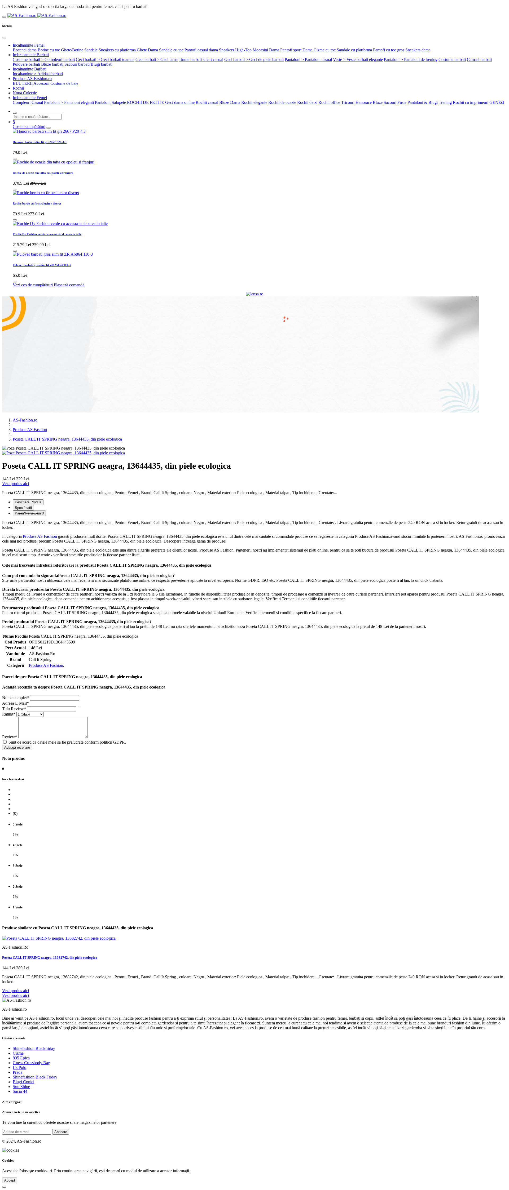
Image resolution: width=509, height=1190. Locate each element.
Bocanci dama (25, 50)
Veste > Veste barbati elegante (358, 59)
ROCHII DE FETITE (145, 102)
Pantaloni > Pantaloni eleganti (69, 102)
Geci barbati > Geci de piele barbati (254, 59)
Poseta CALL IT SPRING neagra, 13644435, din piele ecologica (67, 439)
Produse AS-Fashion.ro (32, 78)
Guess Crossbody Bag (31, 1062)
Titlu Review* (14, 709)
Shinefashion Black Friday (35, 1077)
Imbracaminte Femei (30, 97)
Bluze (378, 102)
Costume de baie (64, 83)
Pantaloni (103, 102)
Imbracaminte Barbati (31, 54)
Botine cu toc (49, 50)
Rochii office (329, 102)
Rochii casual (207, 102)
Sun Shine (21, 1086)
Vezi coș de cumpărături (33, 285)
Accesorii (41, 83)
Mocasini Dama (266, 50)
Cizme (18, 1053)
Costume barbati (452, 59)
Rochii (18, 88)
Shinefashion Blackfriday (34, 1048)
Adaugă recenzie (17, 747)
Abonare (60, 1132)
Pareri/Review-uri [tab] (29, 513)
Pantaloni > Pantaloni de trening (410, 59)
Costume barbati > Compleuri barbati (44, 59)
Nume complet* (15, 697)
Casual (37, 102)
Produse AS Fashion (30, 429)
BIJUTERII (23, 83)
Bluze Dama (229, 102)
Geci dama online (180, 102)
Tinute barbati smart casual (201, 59)
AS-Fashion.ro (25, 420)
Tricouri (347, 102)
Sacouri (390, 102)
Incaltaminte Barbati (29, 69)
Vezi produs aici (15, 483)
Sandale (91, 50)
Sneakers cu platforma (117, 50)
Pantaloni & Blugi (422, 102)
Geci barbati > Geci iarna (156, 59)
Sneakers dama (418, 50)
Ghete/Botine (72, 50)
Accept (9, 1180)
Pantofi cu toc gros (388, 50)
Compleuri (21, 102)
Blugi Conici (23, 1082)
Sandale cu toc (171, 50)
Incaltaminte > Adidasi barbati (38, 74)
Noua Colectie (25, 93)
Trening (445, 102)
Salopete (119, 102)
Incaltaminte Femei (29, 45)
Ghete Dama (147, 50)
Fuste (401, 102)
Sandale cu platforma (354, 50)
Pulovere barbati (26, 64)
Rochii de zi (307, 102)
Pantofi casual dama (201, 50)
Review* (9, 737)
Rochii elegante (254, 102)
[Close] (4, 37)
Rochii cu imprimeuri (470, 102)
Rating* (8, 714)
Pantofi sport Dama (296, 50)
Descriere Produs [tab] (28, 502)
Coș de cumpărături (29, 126)
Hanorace (364, 102)
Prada (17, 1072)
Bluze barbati (52, 64)
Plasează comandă (69, 285)
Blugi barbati (101, 64)
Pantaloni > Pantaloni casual (308, 59)
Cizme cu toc (325, 50)
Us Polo (19, 1067)
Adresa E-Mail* (15, 703)
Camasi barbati (479, 59)
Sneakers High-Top (235, 50)
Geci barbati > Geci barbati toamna (105, 59)
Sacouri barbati (77, 64)
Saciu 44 (20, 1091)
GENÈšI (496, 102)
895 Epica (21, 1058)
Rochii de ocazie (282, 102)
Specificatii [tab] (23, 508)
